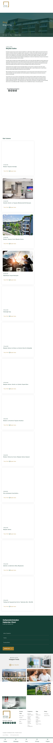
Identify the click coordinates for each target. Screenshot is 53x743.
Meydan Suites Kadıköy (29, 718)
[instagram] (6, 723)
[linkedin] (15, 723)
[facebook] (3, 723)
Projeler (20, 717)
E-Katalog (46, 713)
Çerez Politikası (38, 717)
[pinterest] (13, 723)
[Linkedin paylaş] (16, 91)
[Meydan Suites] (6, 4)
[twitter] (8, 723)
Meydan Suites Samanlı (29, 722)
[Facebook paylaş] (9, 91)
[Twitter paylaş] (11, 91)
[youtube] (10, 723)
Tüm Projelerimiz (30, 726)
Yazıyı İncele (6, 171)
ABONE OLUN (7, 648)
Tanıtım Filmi (46, 715)
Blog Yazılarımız (38, 714)
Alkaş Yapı (21, 715)
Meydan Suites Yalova (30, 714)
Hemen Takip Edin (15, 664)
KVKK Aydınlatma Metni (38, 721)
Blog (20, 721)
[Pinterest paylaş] (14, 91)
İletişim (20, 723)
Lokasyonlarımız (22, 719)
